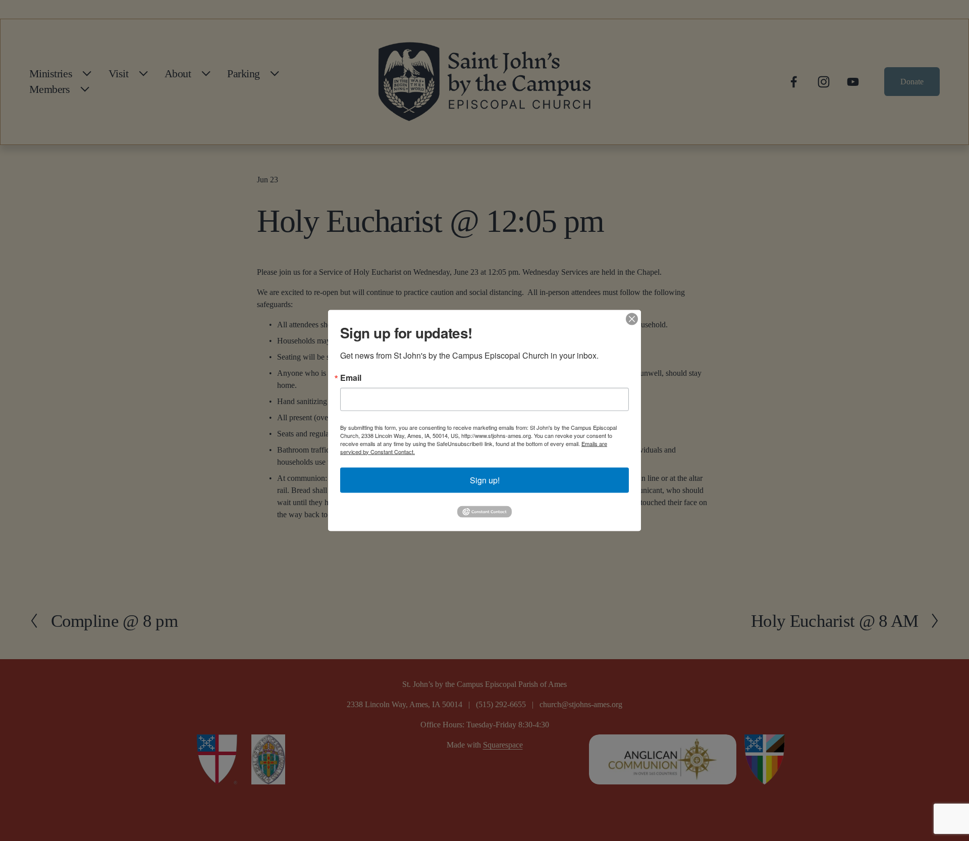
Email (350, 377)
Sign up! (485, 479)
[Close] (632, 319)
